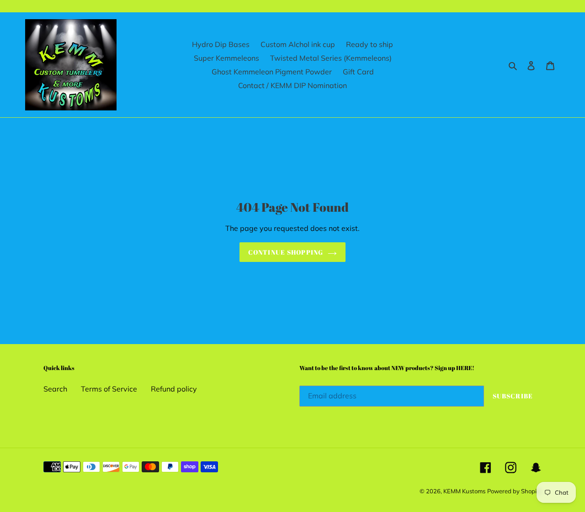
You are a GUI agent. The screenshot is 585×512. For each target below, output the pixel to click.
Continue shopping (285, 252)
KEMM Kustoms (464, 491)
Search (55, 388)
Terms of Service (109, 388)
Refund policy (174, 388)
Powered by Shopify (514, 491)
